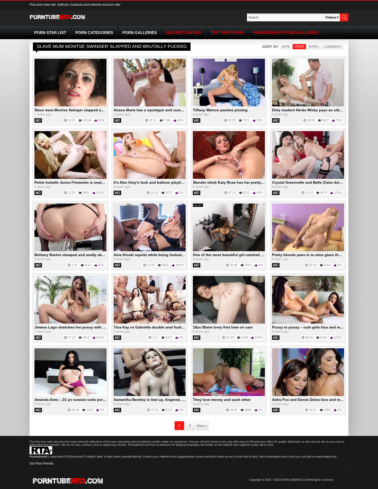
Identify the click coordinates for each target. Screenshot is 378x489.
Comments (332, 46)
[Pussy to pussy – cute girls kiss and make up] (308, 322)
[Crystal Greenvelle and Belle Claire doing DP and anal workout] (308, 178)
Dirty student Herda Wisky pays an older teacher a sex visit (324, 110)
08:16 (75, 410)
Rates (314, 46)
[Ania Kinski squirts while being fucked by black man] (150, 250)
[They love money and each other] (229, 395)
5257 (168, 193)
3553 (247, 265)
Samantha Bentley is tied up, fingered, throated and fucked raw (169, 400)
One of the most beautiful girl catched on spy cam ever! (242, 255)
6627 (325, 120)
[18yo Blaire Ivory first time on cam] (229, 322)
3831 (165, 265)
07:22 (232, 193)
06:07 (72, 120)
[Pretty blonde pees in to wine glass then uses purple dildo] (308, 250)
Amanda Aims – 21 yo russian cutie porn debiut (76, 400)
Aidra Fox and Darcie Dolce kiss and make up (312, 400)
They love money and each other (221, 400)
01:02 (309, 193)
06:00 (311, 120)
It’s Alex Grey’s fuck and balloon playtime (150, 182)
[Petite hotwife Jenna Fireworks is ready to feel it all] (70, 178)
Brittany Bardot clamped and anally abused (72, 255)
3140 (323, 337)
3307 (168, 337)
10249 (86, 120)
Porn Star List (50, 32)
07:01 (155, 410)
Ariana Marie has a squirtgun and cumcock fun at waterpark (166, 110)
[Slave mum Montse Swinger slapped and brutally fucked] (70, 105)
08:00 (309, 337)
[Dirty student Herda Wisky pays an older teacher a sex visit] (308, 105)
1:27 (155, 337)
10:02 (154, 193)
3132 (89, 410)
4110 (87, 265)
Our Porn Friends (41, 463)
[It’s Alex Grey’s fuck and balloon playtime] (150, 178)
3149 (244, 337)
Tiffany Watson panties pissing (220, 110)
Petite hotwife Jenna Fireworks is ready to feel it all (79, 182)
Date (286, 46)
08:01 (313, 410)
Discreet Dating (183, 32)
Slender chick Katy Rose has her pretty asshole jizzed (240, 182)
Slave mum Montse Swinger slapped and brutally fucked (83, 110)
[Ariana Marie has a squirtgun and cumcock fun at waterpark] (150, 105)
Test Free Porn (227, 32)
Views (299, 46)
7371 (246, 120)
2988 (247, 410)
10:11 (153, 120)
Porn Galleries (139, 32)
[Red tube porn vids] (57, 20)
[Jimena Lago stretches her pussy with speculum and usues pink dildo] (70, 322)
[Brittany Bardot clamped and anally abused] (70, 250)
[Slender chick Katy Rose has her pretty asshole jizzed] (229, 178)
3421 (85, 337)
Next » (202, 426)
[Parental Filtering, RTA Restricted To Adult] (41, 453)
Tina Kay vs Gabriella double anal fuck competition (159, 327)
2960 (327, 410)
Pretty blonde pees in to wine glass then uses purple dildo (323, 255)
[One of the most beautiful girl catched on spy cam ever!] (229, 250)
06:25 (313, 265)
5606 (85, 193)
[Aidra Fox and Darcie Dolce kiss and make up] (308, 395)
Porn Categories (94, 32)
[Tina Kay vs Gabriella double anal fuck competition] (150, 322)
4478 (323, 193)
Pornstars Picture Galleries (286, 32)
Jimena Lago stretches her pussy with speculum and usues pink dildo (96, 327)
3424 (327, 265)
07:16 (72, 337)
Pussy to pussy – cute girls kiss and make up (312, 327)
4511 (246, 193)
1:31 (74, 265)
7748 (166, 120)
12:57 (72, 193)
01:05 (230, 337)
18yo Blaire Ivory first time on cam (223, 327)
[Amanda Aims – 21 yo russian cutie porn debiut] (70, 395)
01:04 (151, 265)
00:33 (232, 120)
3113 (168, 410)
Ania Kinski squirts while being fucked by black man (160, 255)
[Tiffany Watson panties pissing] (229, 105)
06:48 (234, 265)
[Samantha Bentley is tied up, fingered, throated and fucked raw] (150, 395)
